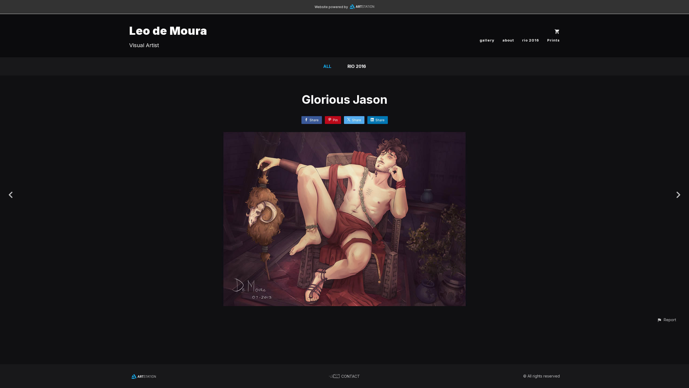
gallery (487, 40)
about (508, 40)
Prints (553, 40)
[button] (666, 319)
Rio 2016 (356, 66)
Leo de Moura (168, 30)
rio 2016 (530, 40)
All (327, 66)
